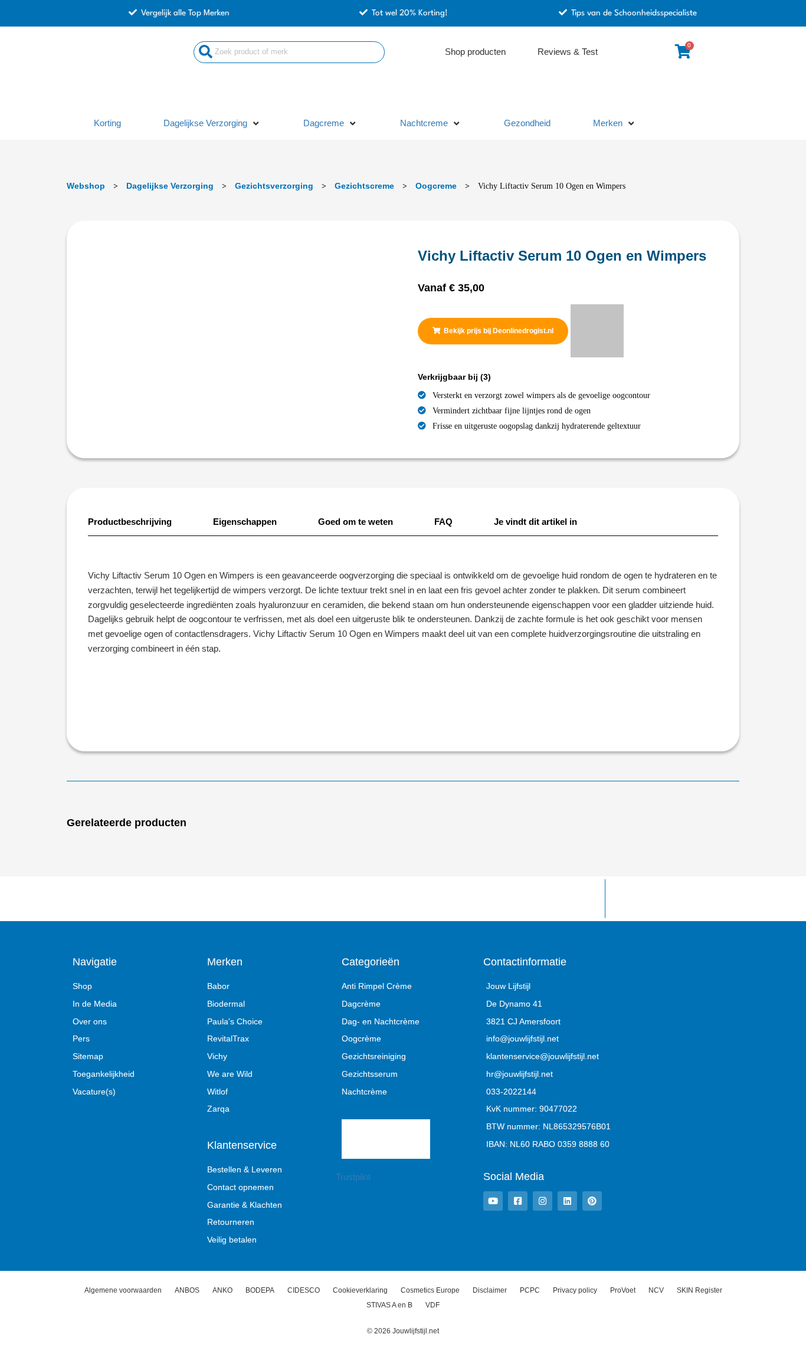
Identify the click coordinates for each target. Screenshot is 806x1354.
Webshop (86, 185)
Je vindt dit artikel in (535, 522)
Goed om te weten (355, 522)
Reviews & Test (568, 52)
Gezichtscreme (364, 185)
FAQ (443, 522)
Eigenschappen (245, 522)
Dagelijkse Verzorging (170, 185)
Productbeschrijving (130, 522)
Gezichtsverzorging (274, 185)
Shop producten (475, 52)
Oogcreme (436, 185)
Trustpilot (353, 1177)
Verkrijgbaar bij (454, 377)
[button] (212, 123)
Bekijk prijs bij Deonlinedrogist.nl (498, 331)
